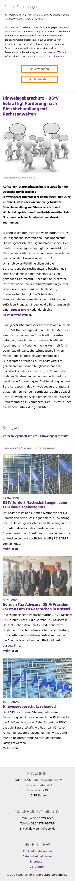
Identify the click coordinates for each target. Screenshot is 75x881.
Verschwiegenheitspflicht (20, 436)
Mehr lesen (10, 548)
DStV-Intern (37, 866)
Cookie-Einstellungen (37, 851)
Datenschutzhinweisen (51, 56)
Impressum (37, 861)
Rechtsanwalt (12, 314)
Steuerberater (21, 309)
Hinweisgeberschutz (54, 436)
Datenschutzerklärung (37, 856)
